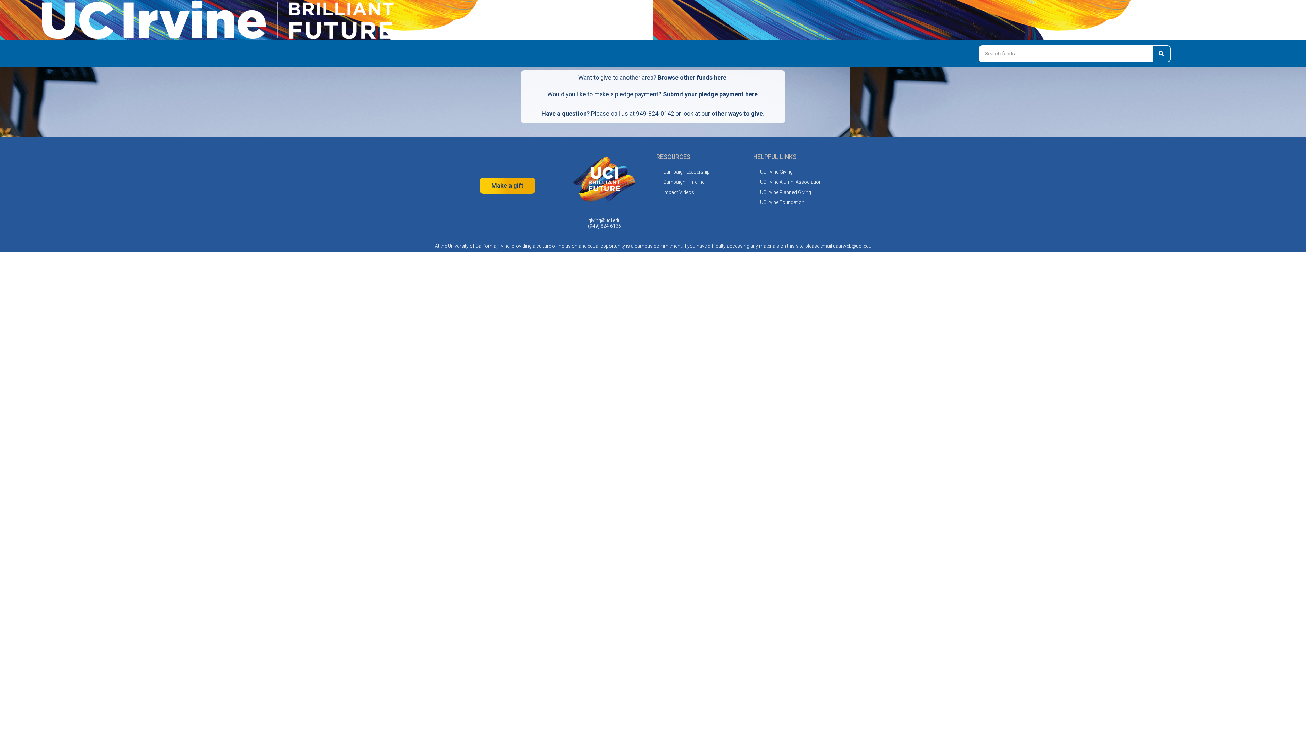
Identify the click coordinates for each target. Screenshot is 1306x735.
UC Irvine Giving (776, 172)
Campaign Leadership (686, 172)
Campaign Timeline (683, 182)
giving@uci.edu (604, 220)
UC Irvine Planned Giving (785, 192)
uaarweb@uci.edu (852, 246)
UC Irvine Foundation (782, 202)
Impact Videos (678, 192)
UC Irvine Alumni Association (791, 182)
